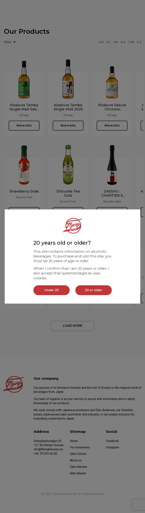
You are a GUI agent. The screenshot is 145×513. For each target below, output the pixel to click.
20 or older (93, 290)
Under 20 (51, 290)
